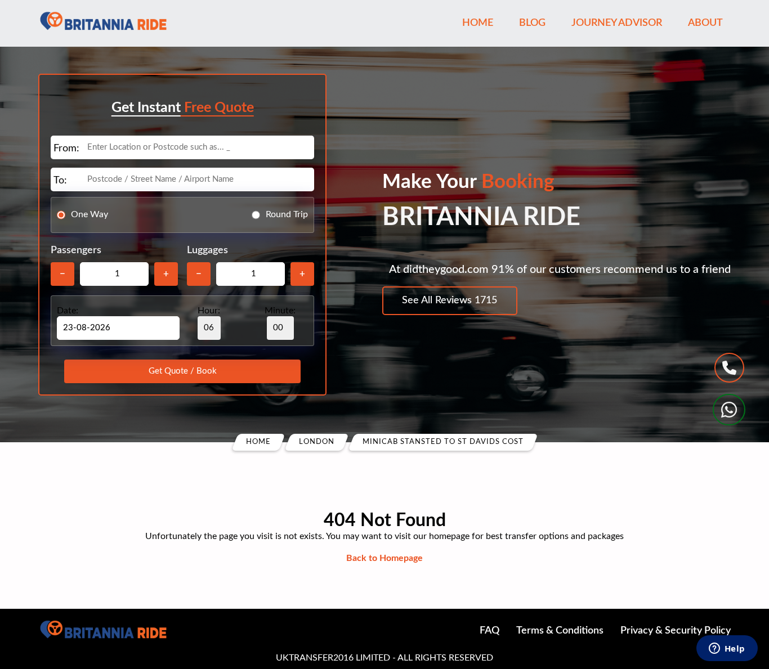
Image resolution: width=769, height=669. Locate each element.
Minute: (280, 310)
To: (60, 181)
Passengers (76, 250)
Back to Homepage (384, 558)
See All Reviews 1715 (449, 300)
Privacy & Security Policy (675, 631)
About (705, 23)
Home (477, 23)
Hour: (209, 310)
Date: (67, 310)
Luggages (207, 250)
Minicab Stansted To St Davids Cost (443, 442)
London (316, 442)
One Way (89, 214)
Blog (532, 23)
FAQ (489, 631)
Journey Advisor (616, 23)
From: (66, 148)
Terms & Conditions (559, 631)
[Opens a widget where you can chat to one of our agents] (727, 649)
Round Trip (287, 214)
